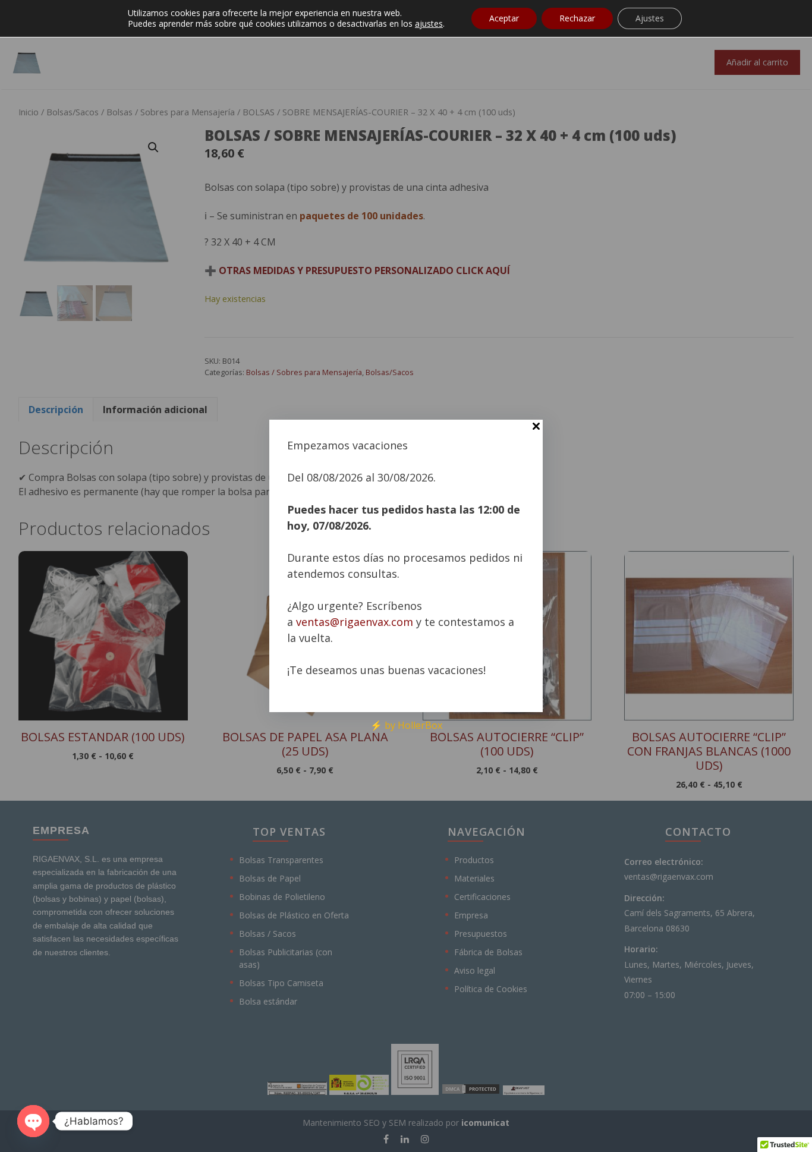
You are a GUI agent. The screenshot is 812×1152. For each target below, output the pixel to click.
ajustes (429, 23)
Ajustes (649, 18)
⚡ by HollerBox (406, 725)
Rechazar (577, 18)
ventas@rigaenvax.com (354, 622)
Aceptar (504, 18)
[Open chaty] (33, 1121)
